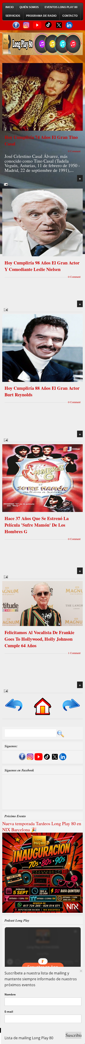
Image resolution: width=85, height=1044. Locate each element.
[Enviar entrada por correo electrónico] (5, 184)
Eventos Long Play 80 (61, 7)
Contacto (70, 15)
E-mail (9, 1012)
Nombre (10, 994)
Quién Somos (29, 7)
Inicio (9, 7)
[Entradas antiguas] (70, 711)
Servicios (12, 15)
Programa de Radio (41, 15)
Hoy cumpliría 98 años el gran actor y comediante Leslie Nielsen (42, 266)
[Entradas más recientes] (14, 711)
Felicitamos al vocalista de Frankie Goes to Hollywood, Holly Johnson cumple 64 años (39, 639)
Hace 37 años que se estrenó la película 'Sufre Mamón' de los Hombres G (37, 525)
